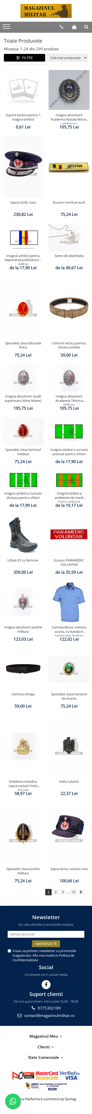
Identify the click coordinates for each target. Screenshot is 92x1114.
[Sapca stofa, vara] (23, 167)
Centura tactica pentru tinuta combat (69, 345)
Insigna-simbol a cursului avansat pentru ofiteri (69, 452)
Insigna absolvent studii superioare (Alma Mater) (23, 398)
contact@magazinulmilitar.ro (49, 1015)
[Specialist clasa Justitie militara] (23, 833)
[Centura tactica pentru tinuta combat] (69, 307)
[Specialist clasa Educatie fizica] (23, 307)
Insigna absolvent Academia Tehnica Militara (69, 399)
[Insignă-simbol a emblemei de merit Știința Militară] (69, 480)
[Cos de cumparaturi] (74, 27)
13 (73, 891)
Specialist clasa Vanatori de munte (69, 696)
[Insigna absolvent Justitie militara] (23, 602)
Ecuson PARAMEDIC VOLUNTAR (69, 562)
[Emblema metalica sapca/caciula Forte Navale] (23, 746)
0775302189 (49, 1008)
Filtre (26, 57)
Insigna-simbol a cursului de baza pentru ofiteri (23, 495)
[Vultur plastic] (69, 746)
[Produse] (7, 28)
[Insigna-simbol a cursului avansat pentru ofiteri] (69, 431)
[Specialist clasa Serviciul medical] (23, 431)
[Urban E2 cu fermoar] (23, 535)
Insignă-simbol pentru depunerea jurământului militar (23, 259)
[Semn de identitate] (69, 237)
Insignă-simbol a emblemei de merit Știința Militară (69, 496)
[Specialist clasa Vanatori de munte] (69, 669)
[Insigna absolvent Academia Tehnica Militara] (69, 378)
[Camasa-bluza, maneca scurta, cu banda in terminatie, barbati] (69, 602)
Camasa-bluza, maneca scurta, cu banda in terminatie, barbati (69, 630)
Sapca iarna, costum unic (69, 869)
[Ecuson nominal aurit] (69, 167)
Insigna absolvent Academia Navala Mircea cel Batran (69, 118)
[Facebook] (46, 984)
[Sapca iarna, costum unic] (69, 833)
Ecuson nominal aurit (69, 202)
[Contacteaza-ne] (61, 27)
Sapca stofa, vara (23, 202)
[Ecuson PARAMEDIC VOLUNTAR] (69, 535)
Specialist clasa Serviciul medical (23, 452)
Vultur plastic (69, 781)
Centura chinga (23, 694)
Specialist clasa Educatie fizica (23, 345)
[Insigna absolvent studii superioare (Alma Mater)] (23, 378)
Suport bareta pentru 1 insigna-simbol (23, 117)
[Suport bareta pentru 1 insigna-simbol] (23, 89)
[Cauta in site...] (86, 27)
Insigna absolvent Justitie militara (23, 629)
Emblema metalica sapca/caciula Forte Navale (23, 785)
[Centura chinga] (23, 669)
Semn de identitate (69, 256)
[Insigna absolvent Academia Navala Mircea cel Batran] (69, 90)
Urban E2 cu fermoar (23, 560)
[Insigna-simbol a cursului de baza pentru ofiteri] (23, 480)
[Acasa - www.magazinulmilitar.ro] (46, 11)
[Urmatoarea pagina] (81, 892)
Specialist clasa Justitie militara (23, 871)
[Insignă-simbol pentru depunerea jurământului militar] (23, 237)
